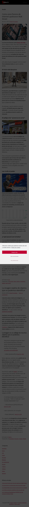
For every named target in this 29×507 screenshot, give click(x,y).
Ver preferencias (14, 260)
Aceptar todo (15, 252)
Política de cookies (15, 247)
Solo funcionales (14, 256)
